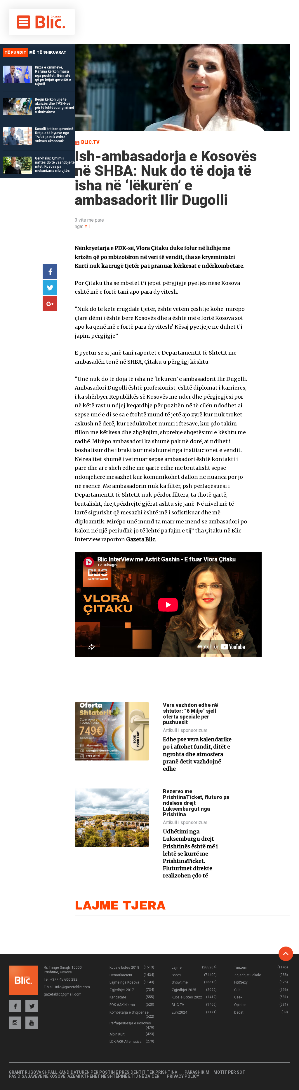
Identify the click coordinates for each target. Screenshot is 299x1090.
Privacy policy (183, 1076)
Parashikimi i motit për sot (215, 1072)
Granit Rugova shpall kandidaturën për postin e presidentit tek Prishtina (93, 1072)
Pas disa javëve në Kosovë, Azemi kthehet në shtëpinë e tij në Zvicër (84, 1076)
